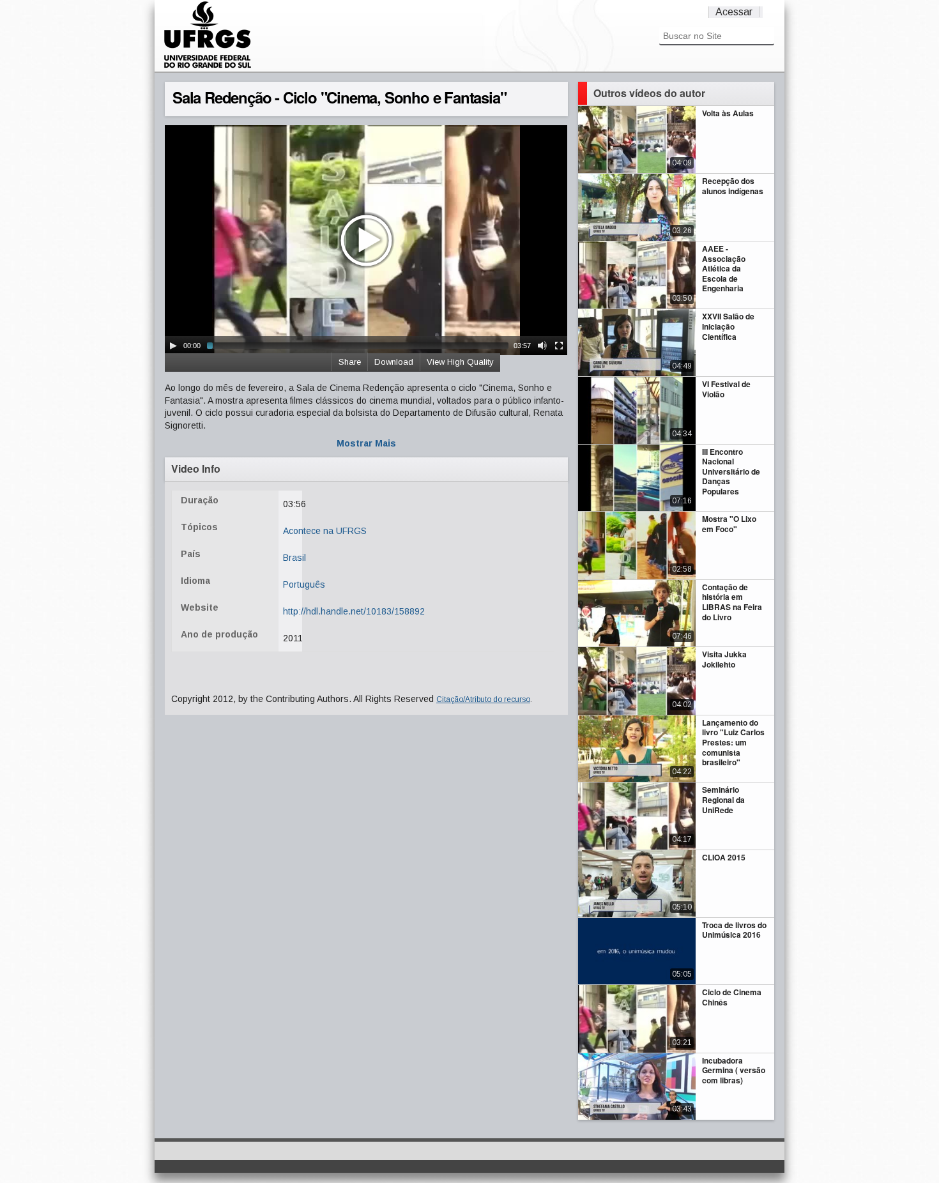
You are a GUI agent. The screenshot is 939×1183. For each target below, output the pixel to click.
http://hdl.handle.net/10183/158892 (354, 611)
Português (304, 584)
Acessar (733, 11)
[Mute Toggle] (542, 345)
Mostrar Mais (366, 443)
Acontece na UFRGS (325, 531)
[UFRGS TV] (208, 66)
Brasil (294, 558)
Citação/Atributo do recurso (483, 699)
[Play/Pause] (173, 345)
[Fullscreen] (559, 345)
